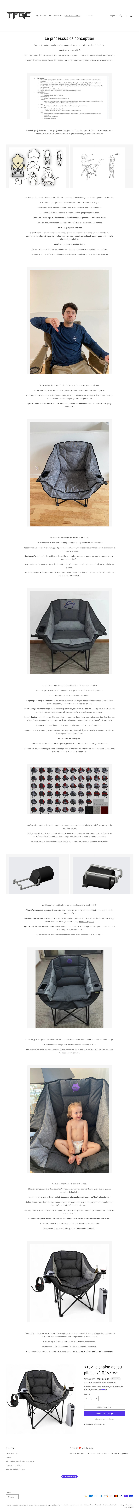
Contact (9, 1457)
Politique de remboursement (73, 1505)
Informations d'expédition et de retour (20, 1461)
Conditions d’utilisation (110, 1505)
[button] (73, 15)
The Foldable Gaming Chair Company (23, 1505)
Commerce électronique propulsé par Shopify (48, 1505)
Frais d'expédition (90, 1382)
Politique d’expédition (126, 1505)
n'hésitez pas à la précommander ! (98, 1351)
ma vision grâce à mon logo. (100, 720)
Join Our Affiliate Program (15, 1469)
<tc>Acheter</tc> (12, 1453)
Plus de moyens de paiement (104, 1419)
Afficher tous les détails (93, 1424)
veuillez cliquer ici (86, 921)
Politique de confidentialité (92, 1505)
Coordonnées (129, 1507)
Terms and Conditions (14, 1465)
